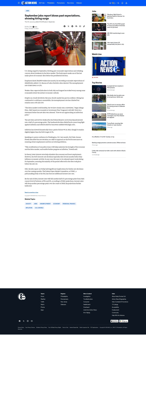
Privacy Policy (21, 327)
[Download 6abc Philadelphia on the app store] (115, 321)
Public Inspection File (84, 327)
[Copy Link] (84, 26)
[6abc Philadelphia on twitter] (23, 321)
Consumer (86, 302)
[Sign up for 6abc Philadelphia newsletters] (31, 321)
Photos (43, 307)
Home (42, 296)
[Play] (109, 66)
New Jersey (70, 3)
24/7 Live (42, 3)
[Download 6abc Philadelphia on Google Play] (123, 321)
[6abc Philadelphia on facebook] (19, 321)
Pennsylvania (60, 3)
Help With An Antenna (118, 315)
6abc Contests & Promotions (120, 302)
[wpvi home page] (22, 296)
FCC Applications (94, 327)
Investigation (86, 296)
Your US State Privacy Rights (54, 327)
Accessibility (115, 307)
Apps (42, 310)
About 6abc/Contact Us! (119, 296)
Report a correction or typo (31, 192)
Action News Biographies (119, 299)
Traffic (42, 302)
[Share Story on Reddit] (72, 26)
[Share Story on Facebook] (64, 26)
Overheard (86, 307)
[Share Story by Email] (80, 26)
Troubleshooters (88, 299)
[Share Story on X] (68, 26)
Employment (115, 310)
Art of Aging (86, 312)
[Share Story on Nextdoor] (76, 26)
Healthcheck (86, 304)
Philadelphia (50, 3)
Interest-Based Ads (74, 327)
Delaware (79, 3)
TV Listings (115, 304)
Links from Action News (90, 310)
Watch (42, 304)
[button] (19, 3)
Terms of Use (65, 327)
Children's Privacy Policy (41, 327)
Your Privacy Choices (30, 327)
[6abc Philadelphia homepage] (29, 3)
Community (115, 312)
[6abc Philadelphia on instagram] (27, 321)
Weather (43, 299)
